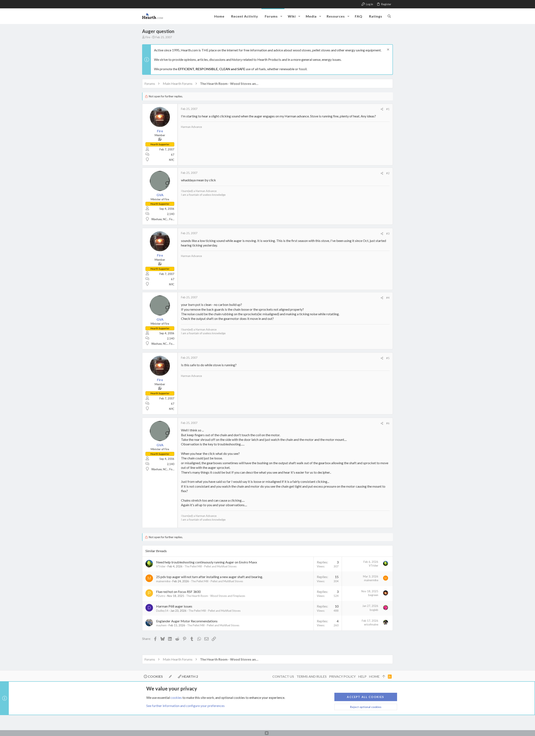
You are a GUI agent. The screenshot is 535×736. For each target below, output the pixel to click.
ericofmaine (371, 624)
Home (374, 676)
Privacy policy (342, 676)
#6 (388, 423)
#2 (388, 173)
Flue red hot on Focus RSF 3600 (178, 592)
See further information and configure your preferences (185, 706)
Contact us (283, 676)
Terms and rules (312, 676)
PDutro (160, 595)
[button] (281, 16)
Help (362, 676)
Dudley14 (162, 610)
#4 (388, 297)
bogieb (374, 609)
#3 (388, 233)
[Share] (382, 109)
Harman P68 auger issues (174, 606)
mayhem (161, 625)
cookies (176, 697)
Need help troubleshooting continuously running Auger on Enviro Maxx (206, 562)
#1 (388, 109)
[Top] (384, 676)
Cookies (155, 676)
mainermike (163, 581)
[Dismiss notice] (387, 50)
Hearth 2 (189, 676)
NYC (171, 159)
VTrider (161, 566)
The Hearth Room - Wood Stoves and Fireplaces (215, 595)
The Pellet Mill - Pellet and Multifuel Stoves (211, 566)
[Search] (389, 16)
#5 (388, 358)
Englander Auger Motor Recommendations (187, 621)
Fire (147, 37)
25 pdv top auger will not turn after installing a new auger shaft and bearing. (209, 577)
